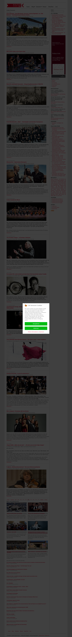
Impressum (41, 331)
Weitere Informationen (33, 331)
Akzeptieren (36, 324)
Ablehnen (36, 328)
